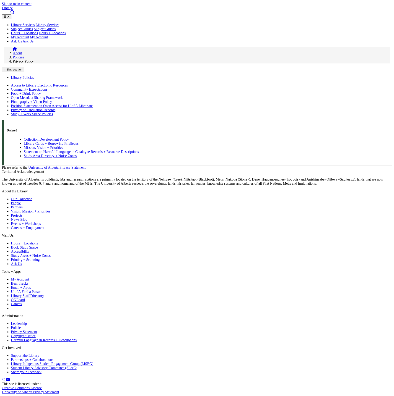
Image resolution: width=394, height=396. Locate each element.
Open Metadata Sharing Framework (37, 98)
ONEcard (18, 300)
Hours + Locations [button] (52, 33)
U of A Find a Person (26, 292)
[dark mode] (5, 12)
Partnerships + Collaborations (32, 360)
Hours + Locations (24, 33)
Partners (17, 207)
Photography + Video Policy (31, 102)
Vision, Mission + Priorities (30, 211)
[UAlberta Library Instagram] (4, 380)
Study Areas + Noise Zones (31, 255)
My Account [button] (39, 37)
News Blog (19, 219)
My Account (20, 37)
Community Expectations (29, 89)
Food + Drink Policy (26, 93)
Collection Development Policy (46, 139)
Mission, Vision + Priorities (43, 147)
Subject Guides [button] (45, 29)
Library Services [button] (23, 25)
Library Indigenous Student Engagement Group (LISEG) (52, 364)
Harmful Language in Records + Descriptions (44, 340)
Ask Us (16, 41)
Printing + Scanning (25, 260)
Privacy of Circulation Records (33, 110)
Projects (16, 215)
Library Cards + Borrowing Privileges (51, 143)
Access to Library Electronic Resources (39, 85)
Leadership (19, 323)
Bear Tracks (19, 283)
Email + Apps (21, 287)
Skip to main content (16, 4)
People (16, 203)
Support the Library (25, 355)
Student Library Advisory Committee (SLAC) (44, 368)
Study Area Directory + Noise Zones (50, 156)
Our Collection (21, 199)
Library (7, 8)
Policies (18, 57)
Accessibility (20, 251)
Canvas (16, 304)
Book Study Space (24, 247)
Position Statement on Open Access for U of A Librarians (52, 106)
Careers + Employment (27, 228)
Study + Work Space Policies (32, 114)
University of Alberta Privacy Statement (57, 167)
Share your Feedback (26, 372)
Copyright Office (23, 336)
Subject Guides (22, 29)
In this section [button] (13, 69)
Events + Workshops (26, 224)
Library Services (47, 25)
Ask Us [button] (28, 41)
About (17, 53)
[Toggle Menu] (6, 16)
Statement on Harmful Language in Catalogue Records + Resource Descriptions (81, 152)
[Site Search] (13, 12)
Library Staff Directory (27, 296)
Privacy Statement (24, 332)
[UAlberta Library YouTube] (8, 380)
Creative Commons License (22, 388)
